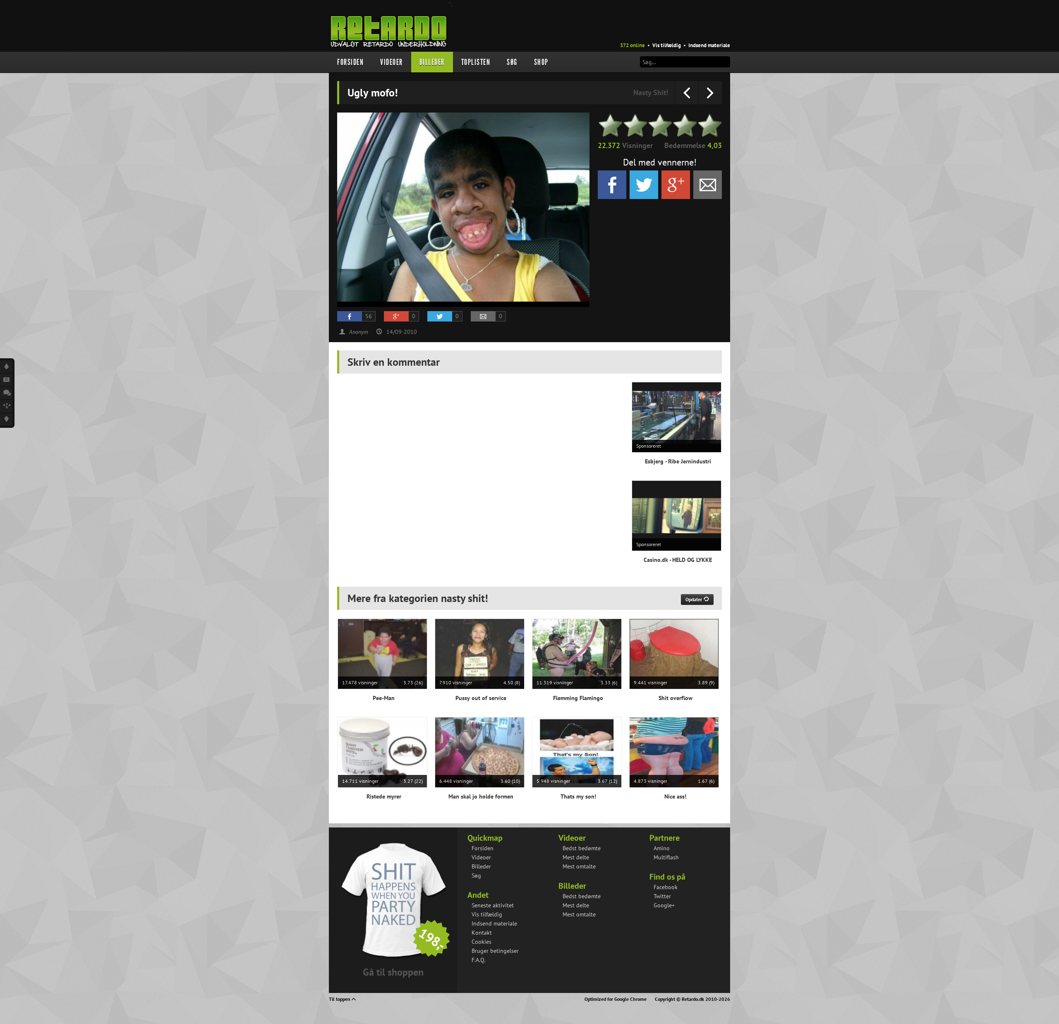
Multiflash (666, 857)
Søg (512, 62)
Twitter (662, 896)
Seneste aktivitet (493, 905)
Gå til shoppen (393, 972)
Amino (662, 848)
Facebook (666, 887)
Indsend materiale (709, 45)
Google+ (664, 905)
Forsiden (350, 62)
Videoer (391, 62)
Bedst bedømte (582, 848)
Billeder (432, 62)
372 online (632, 45)
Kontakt (482, 932)
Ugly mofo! (661, 926)
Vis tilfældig (666, 45)
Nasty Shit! (650, 92)
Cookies (481, 941)
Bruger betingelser (495, 950)
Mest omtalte (579, 866)
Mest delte (576, 857)
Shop (541, 62)
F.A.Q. (479, 960)
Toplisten (476, 62)
